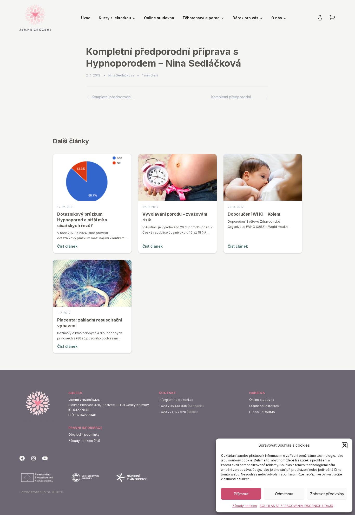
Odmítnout (284, 493)
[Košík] (332, 18)
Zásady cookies (244, 506)
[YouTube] (45, 458)
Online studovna (159, 18)
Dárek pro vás (245, 18)
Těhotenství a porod (201, 18)
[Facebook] (22, 458)
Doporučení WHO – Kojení (254, 214)
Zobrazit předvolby (327, 493)
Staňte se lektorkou (264, 406)
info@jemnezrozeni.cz (176, 400)
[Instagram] (33, 458)
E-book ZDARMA (262, 412)
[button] (344, 445)
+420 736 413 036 (173, 406)
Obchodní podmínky (84, 434)
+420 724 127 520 (172, 412)
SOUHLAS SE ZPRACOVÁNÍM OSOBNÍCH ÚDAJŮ (296, 506)
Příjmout (241, 493)
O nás (276, 18)
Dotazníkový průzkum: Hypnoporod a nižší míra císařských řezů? (82, 219)
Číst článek (67, 246)
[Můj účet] (320, 18)
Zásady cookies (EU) (84, 441)
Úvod (85, 18)
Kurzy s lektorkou (115, 18)
